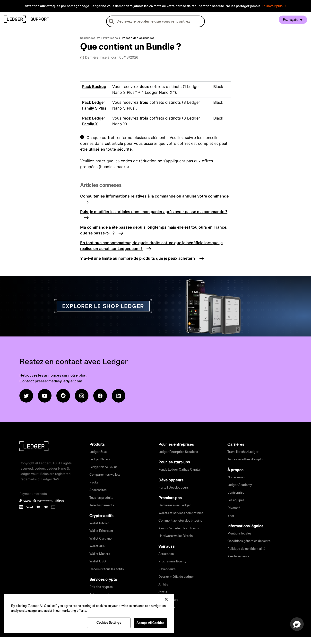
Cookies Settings (108, 623)
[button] (297, 624)
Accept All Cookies (150, 623)
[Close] (166, 599)
